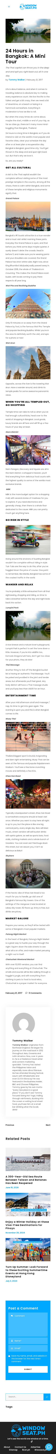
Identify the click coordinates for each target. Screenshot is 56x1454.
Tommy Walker (17, 79)
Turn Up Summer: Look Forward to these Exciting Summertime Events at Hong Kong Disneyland (27, 1271)
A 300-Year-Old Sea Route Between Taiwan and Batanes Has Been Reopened (26, 1180)
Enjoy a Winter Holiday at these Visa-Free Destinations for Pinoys (27, 1225)
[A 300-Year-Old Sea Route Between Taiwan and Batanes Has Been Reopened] (28, 1159)
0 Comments (35, 993)
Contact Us (20, 1447)
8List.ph (26, 1450)
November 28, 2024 (15, 1232)
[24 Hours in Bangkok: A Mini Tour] (28, 1024)
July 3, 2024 (11, 1281)
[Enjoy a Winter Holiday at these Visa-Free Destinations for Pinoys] (28, 1204)
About (7, 1447)
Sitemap (13, 1450)
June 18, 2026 (12, 1187)
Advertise (35, 1447)
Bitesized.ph (41, 1450)
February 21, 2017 (14, 993)
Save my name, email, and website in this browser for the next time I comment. (29, 1358)
